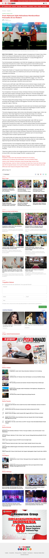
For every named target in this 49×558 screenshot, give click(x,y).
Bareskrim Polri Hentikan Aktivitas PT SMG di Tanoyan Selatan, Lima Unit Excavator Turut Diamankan (23, 431)
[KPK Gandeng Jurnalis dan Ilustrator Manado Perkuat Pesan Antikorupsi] (5, 383)
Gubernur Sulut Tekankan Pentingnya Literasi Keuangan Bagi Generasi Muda (20, 161)
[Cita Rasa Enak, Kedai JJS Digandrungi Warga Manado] (5, 395)
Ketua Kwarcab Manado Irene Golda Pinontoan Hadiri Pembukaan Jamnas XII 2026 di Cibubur (25, 405)
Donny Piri (6, 19)
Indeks (6, 553)
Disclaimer (30, 553)
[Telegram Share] (43, 174)
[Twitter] (21, 549)
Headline (4, 13)
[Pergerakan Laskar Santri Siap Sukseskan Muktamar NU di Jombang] (9, 184)
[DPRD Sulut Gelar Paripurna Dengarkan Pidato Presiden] (40, 198)
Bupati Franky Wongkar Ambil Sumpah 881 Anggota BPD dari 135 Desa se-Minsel (24, 413)
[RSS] (31, 549)
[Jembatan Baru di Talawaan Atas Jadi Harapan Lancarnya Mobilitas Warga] (24, 184)
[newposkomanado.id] (9, 3)
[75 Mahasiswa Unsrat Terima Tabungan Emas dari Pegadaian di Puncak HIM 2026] (5, 460)
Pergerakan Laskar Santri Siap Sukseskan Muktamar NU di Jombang (18, 157)
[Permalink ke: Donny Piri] (3, 20)
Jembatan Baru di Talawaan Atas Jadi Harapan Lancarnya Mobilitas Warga (20, 159)
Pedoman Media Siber (39, 553)
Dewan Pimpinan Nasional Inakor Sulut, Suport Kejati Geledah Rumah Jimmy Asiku (21, 443)
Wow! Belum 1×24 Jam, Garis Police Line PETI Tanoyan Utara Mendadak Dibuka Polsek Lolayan (25, 422)
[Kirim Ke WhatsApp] (46, 174)
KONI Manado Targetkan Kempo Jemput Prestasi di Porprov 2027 (34, 488)
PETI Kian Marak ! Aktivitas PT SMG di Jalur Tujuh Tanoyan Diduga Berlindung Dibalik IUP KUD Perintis (24, 436)
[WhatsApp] (28, 549)
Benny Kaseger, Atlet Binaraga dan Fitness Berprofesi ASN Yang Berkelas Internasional (12, 488)
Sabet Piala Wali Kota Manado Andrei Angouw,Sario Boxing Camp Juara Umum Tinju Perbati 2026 (11, 504)
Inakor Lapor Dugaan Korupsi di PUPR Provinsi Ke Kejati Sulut (16, 439)
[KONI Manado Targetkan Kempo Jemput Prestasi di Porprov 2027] (36, 480)
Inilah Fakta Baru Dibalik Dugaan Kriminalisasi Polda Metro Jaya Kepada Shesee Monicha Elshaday (23, 447)
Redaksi (25, 553)
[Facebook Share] (36, 174)
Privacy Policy (18, 553)
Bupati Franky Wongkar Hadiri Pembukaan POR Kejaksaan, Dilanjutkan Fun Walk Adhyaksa (23, 1)
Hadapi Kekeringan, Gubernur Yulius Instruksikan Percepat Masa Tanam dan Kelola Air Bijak (24, 163)
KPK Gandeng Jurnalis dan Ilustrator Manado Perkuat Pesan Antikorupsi (27, 382)
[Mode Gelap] (44, 3)
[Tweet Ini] (38, 174)
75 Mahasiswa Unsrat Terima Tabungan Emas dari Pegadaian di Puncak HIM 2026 (28, 459)
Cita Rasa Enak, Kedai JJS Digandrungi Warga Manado (22, 394)
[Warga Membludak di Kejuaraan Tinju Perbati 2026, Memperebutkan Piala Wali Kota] (36, 496)
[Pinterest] (23, 549)
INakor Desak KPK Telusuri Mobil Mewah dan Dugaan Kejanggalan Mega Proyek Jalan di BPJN (24, 451)
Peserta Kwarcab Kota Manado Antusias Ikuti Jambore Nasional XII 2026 (22, 409)
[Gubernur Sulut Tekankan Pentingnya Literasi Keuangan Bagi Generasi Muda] (40, 184)
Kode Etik (11, 553)
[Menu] (3, 3)
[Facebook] (19, 549)
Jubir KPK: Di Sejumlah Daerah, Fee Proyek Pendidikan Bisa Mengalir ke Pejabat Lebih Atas (23, 164)
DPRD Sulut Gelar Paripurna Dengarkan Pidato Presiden (15, 166)
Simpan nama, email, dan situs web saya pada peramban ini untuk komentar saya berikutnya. (22, 303)
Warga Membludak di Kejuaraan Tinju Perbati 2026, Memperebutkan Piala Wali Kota (36, 504)
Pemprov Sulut (9, 13)
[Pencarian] (46, 3)
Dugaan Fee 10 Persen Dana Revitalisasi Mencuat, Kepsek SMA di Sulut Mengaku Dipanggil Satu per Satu (24, 418)
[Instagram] (26, 549)
